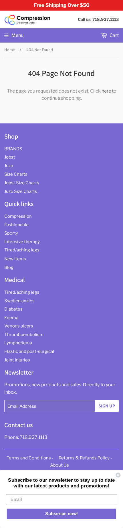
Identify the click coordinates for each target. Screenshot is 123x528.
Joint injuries (17, 360)
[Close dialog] (118, 475)
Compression (18, 216)
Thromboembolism (23, 334)
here (106, 91)
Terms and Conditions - (30, 458)
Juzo (8, 165)
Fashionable (16, 224)
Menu (17, 35)
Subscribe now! (61, 513)
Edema (11, 317)
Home (9, 49)
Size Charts (15, 174)
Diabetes (13, 309)
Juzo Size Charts (20, 191)
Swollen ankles (19, 300)
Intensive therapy (22, 241)
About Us (59, 465)
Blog (8, 267)
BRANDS (13, 148)
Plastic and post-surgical (29, 351)
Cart (114, 35)
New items (15, 258)
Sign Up (106, 406)
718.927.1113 (33, 437)
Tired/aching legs (21, 250)
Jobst (9, 157)
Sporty (11, 233)
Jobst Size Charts (21, 182)
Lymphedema (18, 342)
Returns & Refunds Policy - (85, 458)
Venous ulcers (18, 326)
